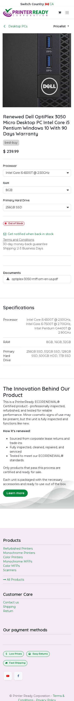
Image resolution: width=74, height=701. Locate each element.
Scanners (9, 570)
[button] (61, 26)
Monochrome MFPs (17, 561)
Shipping (9, 607)
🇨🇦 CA (49, 4)
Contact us (11, 602)
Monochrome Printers (19, 553)
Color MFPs (11, 566)
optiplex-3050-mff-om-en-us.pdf (34, 279)
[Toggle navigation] (67, 12)
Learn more (15, 493)
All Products (15, 579)
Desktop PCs (17, 26)
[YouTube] (8, 676)
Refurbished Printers (18, 548)
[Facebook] (18, 676)
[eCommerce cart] (59, 12)
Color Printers (13, 557)
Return (8, 611)
